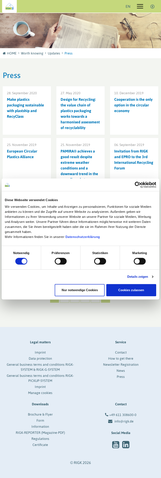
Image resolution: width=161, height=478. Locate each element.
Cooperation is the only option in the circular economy (133, 105)
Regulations (40, 439)
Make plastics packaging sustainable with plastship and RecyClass (25, 108)
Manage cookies (40, 393)
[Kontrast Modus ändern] (152, 6)
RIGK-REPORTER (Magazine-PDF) (40, 432)
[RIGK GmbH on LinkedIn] (125, 444)
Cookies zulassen (131, 290)
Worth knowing (32, 53)
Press (121, 377)
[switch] (61, 261)
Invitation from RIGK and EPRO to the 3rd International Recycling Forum (133, 159)
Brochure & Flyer (40, 414)
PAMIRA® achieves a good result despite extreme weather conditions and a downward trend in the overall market (79, 165)
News (121, 370)
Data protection (40, 358)
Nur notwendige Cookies (80, 290)
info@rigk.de (124, 421)
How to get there (120, 358)
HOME (12, 53)
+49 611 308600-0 (122, 415)
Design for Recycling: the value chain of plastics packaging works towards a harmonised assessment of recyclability (80, 113)
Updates (54, 53)
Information (40, 426)
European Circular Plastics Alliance (22, 154)
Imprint (40, 352)
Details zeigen (137, 276)
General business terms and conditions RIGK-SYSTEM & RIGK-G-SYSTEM (40, 367)
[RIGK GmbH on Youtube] (115, 444)
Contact (121, 352)
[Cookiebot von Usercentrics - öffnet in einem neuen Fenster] (137, 185)
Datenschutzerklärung (82, 237)
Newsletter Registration (121, 364)
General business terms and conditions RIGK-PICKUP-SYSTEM (40, 378)
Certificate (40, 445)
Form (40, 420)
